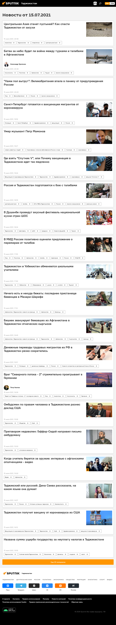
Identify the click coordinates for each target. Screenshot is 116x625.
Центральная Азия (51, 43)
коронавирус (82, 150)
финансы (60, 554)
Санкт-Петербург (22, 123)
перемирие (54, 258)
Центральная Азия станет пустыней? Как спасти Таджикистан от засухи (37, 25)
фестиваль (22, 231)
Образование (37, 285)
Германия (84, 396)
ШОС (33, 231)
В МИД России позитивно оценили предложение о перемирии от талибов (38, 241)
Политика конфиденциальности (80, 599)
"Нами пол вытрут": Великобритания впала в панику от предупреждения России (53, 82)
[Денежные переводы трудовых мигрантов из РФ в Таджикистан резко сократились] (99, 353)
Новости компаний (59, 599)
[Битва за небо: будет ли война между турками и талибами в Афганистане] (99, 56)
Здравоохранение (40, 123)
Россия (33, 96)
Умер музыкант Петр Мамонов (24, 131)
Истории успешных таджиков (39, 504)
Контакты (16, 599)
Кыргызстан (73, 339)
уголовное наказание (26, 450)
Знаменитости (59, 504)
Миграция (8, 123)
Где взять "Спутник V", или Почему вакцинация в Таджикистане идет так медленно (37, 159)
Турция (47, 73)
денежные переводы (38, 366)
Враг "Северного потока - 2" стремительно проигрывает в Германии (43, 376)
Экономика (47, 554)
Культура (69, 150)
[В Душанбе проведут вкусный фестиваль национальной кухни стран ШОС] (99, 217)
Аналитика (8, 43)
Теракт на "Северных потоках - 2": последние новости (22, 396)
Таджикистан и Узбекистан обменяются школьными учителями (38, 268)
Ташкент (71, 285)
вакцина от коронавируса (89, 531)
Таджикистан (22, 43)
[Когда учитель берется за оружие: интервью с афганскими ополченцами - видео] (99, 464)
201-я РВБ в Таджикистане (42, 204)
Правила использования (31, 599)
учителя (60, 285)
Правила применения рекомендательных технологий (49, 602)
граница (85, 339)
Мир (6, 96)
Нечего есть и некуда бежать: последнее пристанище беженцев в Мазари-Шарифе (40, 295)
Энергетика (35, 43)
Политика (22, 73)
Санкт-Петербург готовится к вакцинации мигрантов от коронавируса (41, 106)
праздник (45, 231)
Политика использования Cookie (14, 602)
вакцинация (55, 123)
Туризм (73, 231)
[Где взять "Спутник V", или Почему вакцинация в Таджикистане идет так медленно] (99, 163)
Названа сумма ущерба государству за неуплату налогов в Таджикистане (54, 539)
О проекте (6, 599)
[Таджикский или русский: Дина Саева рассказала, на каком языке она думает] (99, 491)
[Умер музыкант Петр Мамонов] (99, 136)
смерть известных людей (13, 150)
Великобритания (19, 96)
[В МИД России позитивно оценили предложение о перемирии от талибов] (99, 244)
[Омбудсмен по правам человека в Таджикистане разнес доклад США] (99, 410)
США (33, 423)
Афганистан (35, 73)
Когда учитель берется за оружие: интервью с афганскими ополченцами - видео (44, 460)
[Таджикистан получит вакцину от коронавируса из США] (99, 518)
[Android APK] (9, 610)
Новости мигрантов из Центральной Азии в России (78, 366)
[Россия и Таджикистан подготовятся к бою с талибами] (99, 190)
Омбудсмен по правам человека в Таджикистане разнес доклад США (42, 406)
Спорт (102, 580)
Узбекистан (22, 285)
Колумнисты (9, 73)
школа (49, 285)
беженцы (58, 312)
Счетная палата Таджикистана (28, 554)
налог (83, 554)
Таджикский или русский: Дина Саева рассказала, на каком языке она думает (40, 487)
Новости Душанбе (59, 231)
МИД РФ (77, 258)
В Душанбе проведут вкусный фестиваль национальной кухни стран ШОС (42, 214)
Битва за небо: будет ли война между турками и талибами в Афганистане (43, 52)
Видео (7, 477)
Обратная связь (77, 602)
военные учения (92, 204)
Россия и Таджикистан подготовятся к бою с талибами (40, 185)
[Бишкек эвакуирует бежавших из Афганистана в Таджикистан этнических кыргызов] (99, 325)
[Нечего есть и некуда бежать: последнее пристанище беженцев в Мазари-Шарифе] (99, 298)
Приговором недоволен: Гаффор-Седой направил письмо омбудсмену (42, 433)
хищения (72, 554)
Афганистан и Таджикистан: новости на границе (20, 312)
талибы (25, 204)
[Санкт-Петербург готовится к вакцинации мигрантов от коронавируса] (99, 109)
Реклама (46, 599)
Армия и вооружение (62, 73)
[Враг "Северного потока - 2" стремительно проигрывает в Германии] (99, 380)
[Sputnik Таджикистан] (11, 5)
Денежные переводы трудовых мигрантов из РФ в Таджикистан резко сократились (38, 349)
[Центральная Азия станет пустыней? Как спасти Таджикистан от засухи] (99, 29)
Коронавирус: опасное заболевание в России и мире (43, 150)
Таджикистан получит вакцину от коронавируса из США (42, 512)
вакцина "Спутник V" (92, 177)
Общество (22, 423)
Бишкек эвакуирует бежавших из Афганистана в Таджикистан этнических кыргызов (37, 322)
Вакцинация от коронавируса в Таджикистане (19, 177)
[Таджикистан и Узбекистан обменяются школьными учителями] (99, 271)
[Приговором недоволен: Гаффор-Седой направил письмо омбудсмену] (99, 437)
